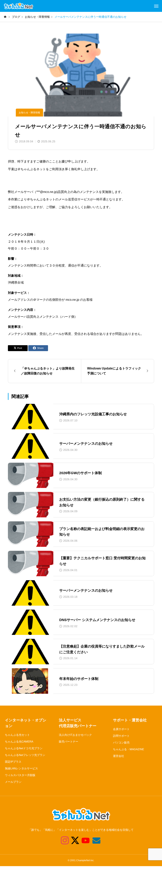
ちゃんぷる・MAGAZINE (128, 749)
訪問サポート (121, 735)
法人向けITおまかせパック (75, 734)
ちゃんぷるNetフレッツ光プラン (25, 755)
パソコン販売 (121, 742)
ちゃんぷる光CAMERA (19, 741)
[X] (72, 840)
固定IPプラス (13, 761)
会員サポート (121, 729)
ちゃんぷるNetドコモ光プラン (23, 748)
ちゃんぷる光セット (17, 734)
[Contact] (93, 840)
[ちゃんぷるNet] (18, 6)
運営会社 (118, 756)
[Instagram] (62, 840)
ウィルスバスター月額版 (20, 775)
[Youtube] (83, 840)
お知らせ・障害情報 (29, 112)
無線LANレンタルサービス (21, 768)
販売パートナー (68, 741)
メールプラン (13, 781)
